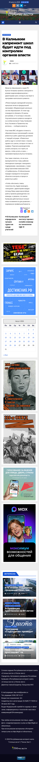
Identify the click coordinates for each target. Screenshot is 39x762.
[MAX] (21, 211)
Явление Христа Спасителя (12, 605)
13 (19, 337)
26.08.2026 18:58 (12, 656)
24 (6, 345)
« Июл (5, 355)
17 (6, 341)
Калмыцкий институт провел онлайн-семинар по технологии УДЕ (26, 222)
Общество (19, 585)
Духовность (8, 603)
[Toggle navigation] (20, 22)
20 (19, 341)
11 (10, 337)
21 (24, 341)
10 (6, 337)
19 (15, 341)
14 (24, 337)
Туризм (14, 626)
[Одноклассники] (28, 211)
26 (15, 345)
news (12, 61)
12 (15, 337)
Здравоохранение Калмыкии (13, 647)
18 (10, 341)
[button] (36, 22)
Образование (6, 34)
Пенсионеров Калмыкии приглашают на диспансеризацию (19, 652)
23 (33, 341)
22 (29, 341)
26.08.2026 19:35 (12, 614)
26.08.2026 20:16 (12, 593)
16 (33, 337)
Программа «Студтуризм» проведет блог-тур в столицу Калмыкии (19, 633)
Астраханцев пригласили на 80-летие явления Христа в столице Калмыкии (19, 612)
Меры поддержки (10, 585)
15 (29, 337)
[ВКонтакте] (25, 211)
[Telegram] (32, 211)
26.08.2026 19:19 (12, 635)
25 (10, 345)
